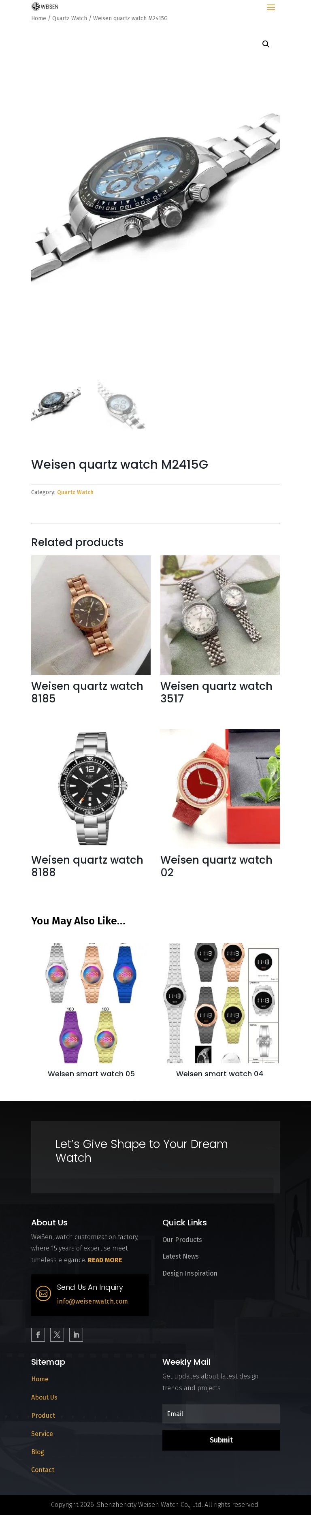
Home (38, 18)
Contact (42, 1470)
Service (42, 1434)
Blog (37, 1452)
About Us (44, 1397)
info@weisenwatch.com (92, 1301)
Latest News (180, 1256)
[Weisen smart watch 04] (220, 1061)
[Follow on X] (57, 1335)
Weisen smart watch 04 (219, 1074)
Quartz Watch (69, 18)
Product (43, 1415)
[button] (266, 44)
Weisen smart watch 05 (91, 1074)
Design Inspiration (189, 1273)
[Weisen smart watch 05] (91, 1061)
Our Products (182, 1240)
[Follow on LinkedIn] (76, 1335)
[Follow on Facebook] (38, 1335)
